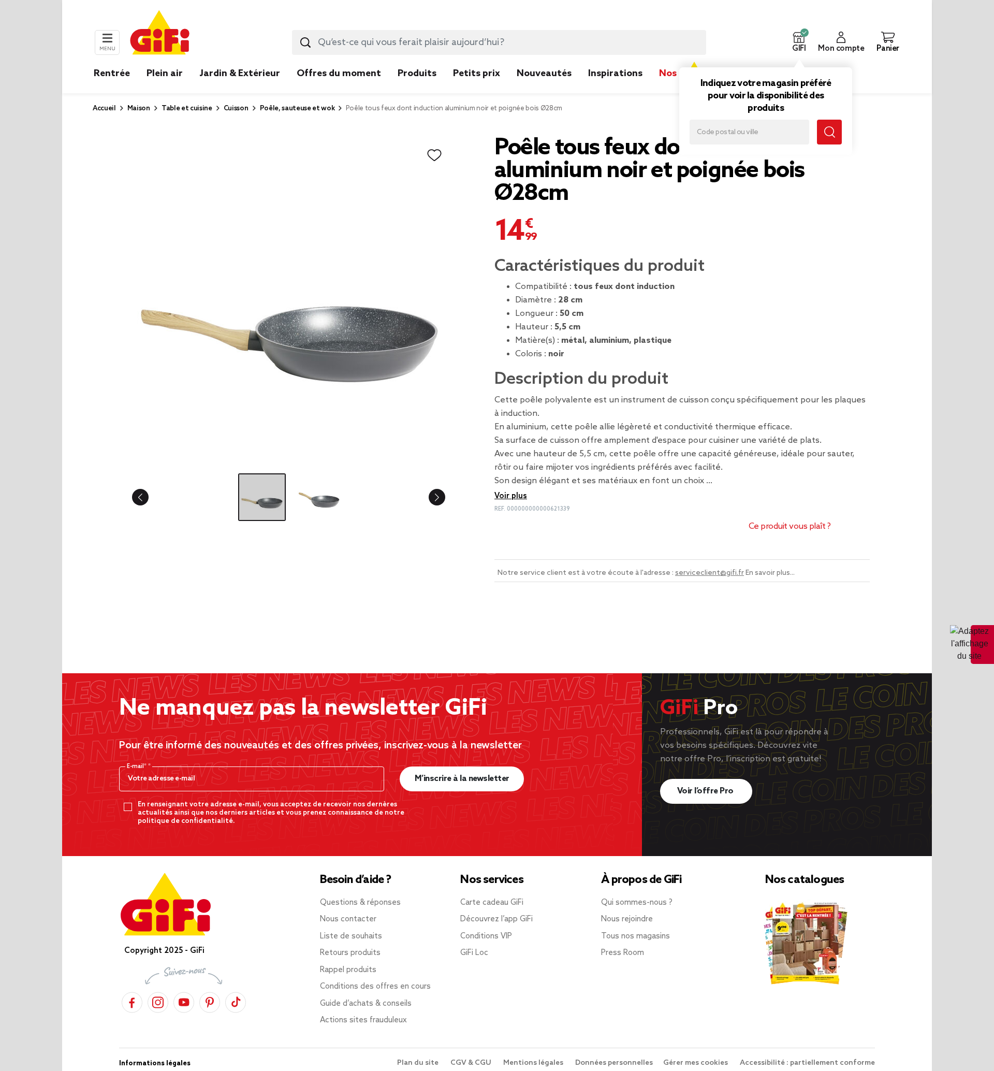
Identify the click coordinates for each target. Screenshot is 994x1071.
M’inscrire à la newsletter (462, 779)
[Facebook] (132, 1000)
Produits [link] (417, 73)
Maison (138, 108)
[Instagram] (158, 1000)
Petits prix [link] (476, 73)
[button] (799, 42)
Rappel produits (348, 970)
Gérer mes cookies (696, 1063)
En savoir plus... (770, 573)
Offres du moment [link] (339, 73)
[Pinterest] (209, 1000)
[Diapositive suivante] (428, 497)
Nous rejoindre (627, 919)
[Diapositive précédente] (148, 497)
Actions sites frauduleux (363, 1020)
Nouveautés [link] (544, 73)
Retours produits (350, 953)
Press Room (622, 953)
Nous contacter (348, 919)
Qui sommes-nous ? (637, 902)
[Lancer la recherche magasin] (829, 132)
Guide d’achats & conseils (366, 1003)
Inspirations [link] (615, 73)
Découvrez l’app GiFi (496, 919)
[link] (417, 89)
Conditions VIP (486, 936)
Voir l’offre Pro (706, 791)
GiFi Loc (474, 953)
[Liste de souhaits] (434, 155)
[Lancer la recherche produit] (305, 42)
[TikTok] (235, 1000)
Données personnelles (614, 1063)
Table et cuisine (187, 108)
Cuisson (236, 108)
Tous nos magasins (635, 936)
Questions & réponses (360, 902)
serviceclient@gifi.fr (709, 573)
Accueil (104, 108)
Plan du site (418, 1063)
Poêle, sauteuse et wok (297, 108)
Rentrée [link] (112, 73)
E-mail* (137, 766)
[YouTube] (183, 1000)
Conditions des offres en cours (375, 986)
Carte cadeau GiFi (491, 902)
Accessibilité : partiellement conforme (807, 1063)
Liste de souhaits (351, 936)
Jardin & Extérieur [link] (239, 73)
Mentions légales (534, 1063)
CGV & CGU (471, 1063)
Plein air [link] (165, 73)
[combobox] (499, 42)
